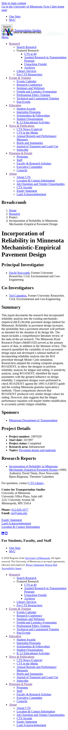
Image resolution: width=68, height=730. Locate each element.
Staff (19, 691)
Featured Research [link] (28, 50)
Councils (22, 701)
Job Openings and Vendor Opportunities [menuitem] (41, 184)
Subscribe (7, 33)
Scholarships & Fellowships (33, 646)
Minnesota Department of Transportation (33, 420)
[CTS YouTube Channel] (6, 533)
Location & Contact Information (21, 526)
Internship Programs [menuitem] (29, 112)
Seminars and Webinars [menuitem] (31, 88)
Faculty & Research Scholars (34, 694)
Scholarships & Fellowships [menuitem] (33, 115)
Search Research (26, 578)
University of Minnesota (37, 558)
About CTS (24, 708)
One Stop (14, 16)
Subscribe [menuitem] (22, 149)
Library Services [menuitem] (26, 71)
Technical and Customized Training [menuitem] (38, 98)
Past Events (23, 632)
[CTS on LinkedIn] (3, 533)
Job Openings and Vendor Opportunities (41, 714)
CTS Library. (36, 483)
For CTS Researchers (29, 605)
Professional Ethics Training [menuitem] (33, 95)
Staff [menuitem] (19, 160)
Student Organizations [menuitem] (30, 119)
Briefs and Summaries (30, 673)
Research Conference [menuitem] (29, 84)
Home (12, 210)
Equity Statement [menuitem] (27, 190)
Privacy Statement (35, 564)
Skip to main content (14, 3)
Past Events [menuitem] (23, 101)
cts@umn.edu (19, 513)
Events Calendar (26, 612)
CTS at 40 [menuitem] (30, 54)
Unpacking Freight (35, 595)
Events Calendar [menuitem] (26, 81)
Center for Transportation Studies (21, 30)
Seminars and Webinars (31, 619)
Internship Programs (29, 643)
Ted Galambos (17, 295)
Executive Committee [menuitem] (29, 166)
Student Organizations (30, 649)
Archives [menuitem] (29, 67)
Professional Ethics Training (33, 626)
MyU (12, 19)
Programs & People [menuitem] (20, 153)
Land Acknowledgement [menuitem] (31, 194)
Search (7, 26)
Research (14, 213)
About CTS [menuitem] (24, 177)
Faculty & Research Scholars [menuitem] (34, 163)
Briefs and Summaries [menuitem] (30, 143)
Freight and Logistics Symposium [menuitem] (37, 91)
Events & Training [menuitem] (20, 77)
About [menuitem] (13, 173)
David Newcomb (19, 272)
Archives (29, 598)
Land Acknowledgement (16, 523)
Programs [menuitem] (22, 156)
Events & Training (20, 608)
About (13, 704)
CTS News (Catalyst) (29, 660)
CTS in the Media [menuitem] (27, 132)
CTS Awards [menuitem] (24, 187)
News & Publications (21, 656)
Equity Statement (12, 520)
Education (15, 636)
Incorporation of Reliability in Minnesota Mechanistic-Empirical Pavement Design (33, 468)
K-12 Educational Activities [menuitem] (33, 122)
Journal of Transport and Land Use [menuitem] (37, 146)
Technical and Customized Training (38, 629)
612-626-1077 (19, 509)
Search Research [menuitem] (26, 47)
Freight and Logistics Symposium (37, 622)
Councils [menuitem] (22, 170)
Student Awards (26, 639)
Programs (22, 687)
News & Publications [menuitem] (21, 125)
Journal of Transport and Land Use (37, 677)
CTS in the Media (27, 663)
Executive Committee (29, 697)
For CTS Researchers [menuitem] (29, 74)
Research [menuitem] (14, 43)
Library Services (26, 602)
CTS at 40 (30, 584)
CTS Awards (24, 718)
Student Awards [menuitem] (26, 108)
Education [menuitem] (15, 105)
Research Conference (29, 615)
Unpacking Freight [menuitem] (35, 64)
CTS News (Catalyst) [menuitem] (29, 129)
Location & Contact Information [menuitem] (36, 180)
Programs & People (20, 684)
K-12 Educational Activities (33, 653)
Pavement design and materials (37, 450)
